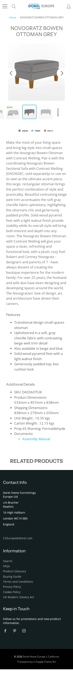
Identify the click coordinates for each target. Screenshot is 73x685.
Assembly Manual (36, 439)
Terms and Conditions (18, 582)
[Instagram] (23, 630)
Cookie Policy (11, 592)
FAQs (6, 566)
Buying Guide (12, 576)
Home (12, 17)
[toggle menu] (4, 6)
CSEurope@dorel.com (17, 538)
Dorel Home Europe (34, 656)
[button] (11, 73)
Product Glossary (14, 571)
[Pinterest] (14, 630)
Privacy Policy (12, 587)
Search (7, 561)
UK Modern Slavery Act (18, 597)
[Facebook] (5, 630)
